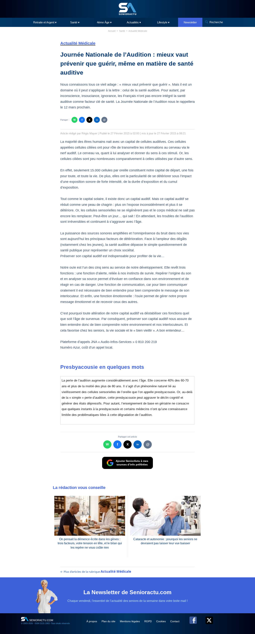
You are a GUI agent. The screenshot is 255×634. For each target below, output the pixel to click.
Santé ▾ (75, 22)
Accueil (112, 31)
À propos (92, 621)
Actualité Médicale (137, 31)
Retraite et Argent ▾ (45, 22)
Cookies (161, 621)
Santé (122, 31)
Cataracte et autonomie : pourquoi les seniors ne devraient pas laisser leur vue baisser (165, 541)
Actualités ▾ (134, 22)
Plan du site (109, 621)
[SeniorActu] (127, 9)
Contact (174, 621)
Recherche (216, 22)
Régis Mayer (89, 133)
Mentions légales (130, 621)
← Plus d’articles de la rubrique (95, 571)
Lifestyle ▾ (163, 22)
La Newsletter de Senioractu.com (127, 592)
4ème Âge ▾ (104, 22)
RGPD (148, 621)
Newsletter (190, 22)
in (97, 120)
